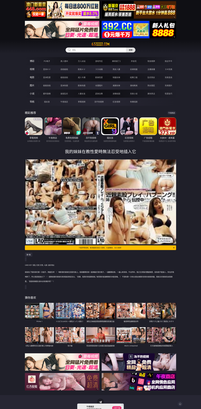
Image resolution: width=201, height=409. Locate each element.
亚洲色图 (64, 85)
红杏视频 (116, 101)
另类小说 (133, 93)
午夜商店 (64, 101)
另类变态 (168, 77)
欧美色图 (81, 85)
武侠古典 (99, 93)
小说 (32, 93)
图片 (32, 85)
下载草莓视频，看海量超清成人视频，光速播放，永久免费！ (100, 248)
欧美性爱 (99, 77)
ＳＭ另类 (168, 69)
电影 (32, 77)
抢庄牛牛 (168, 61)
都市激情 (47, 93)
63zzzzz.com (101, 44)
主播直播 (151, 69)
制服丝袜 (116, 77)
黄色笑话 (151, 93)
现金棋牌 (151, 61)
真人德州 (64, 61)
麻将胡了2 (116, 61)
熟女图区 (151, 85)
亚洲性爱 (47, 77)
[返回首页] (180, 404)
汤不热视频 (99, 101)
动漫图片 (99, 85)
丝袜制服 (133, 69)
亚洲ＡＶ (47, 69)
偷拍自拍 (64, 77)
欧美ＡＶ (81, 69)
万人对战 (81, 61)
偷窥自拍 (47, 85)
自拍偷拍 (64, 69)
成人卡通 (81, 77)
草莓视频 (81, 101)
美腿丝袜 (116, 85)
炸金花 (134, 61)
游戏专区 (99, 61)
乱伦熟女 (151, 77)
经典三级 (133, 77)
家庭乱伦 (64, 93)
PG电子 (47, 61)
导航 (32, 101)
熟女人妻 (116, 69)
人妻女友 (81, 93)
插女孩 (47, 101)
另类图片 (168, 85)
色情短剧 (133, 101)
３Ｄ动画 (99, 69)
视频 (32, 69)
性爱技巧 (168, 93)
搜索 (131, 50)
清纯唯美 (133, 85)
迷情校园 (116, 93)
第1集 (29, 255)
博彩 (32, 61)
